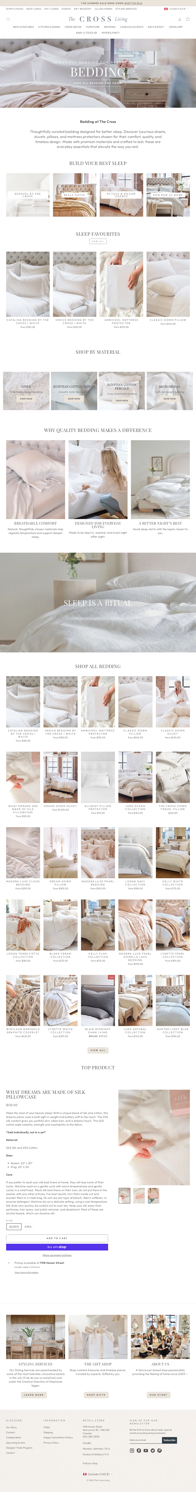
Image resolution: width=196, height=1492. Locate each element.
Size (9, 1220)
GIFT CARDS (51, 8)
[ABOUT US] (160, 1337)
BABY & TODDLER (86, 32)
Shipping (48, 1432)
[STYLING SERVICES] (35, 1337)
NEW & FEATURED (23, 26)
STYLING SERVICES (126, 8)
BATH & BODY (156, 26)
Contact (10, 1432)
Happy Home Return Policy (58, 1437)
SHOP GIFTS (96, 1394)
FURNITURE (93, 26)
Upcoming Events (15, 1442)
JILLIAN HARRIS (103, 8)
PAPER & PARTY (111, 32)
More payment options (57, 1255)
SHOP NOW (26, 398)
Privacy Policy (51, 1442)
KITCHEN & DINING (49, 26)
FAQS (46, 1427)
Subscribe (169, 1440)
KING (28, 1226)
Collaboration (13, 1437)
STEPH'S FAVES (14, 8)
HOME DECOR (73, 26)
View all (98, 241)
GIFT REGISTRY (82, 8)
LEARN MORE (34, 1394)
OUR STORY (159, 1394)
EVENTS (66, 8)
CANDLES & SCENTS (131, 26)
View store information (26, 1272)
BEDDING (109, 26)
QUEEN (14, 1226)
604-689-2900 (91, 1436)
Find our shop (90, 1463)
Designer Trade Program (19, 1447)
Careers (10, 1452)
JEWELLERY (176, 26)
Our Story (11, 1427)
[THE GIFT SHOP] (97, 1337)
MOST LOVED (33, 8)
